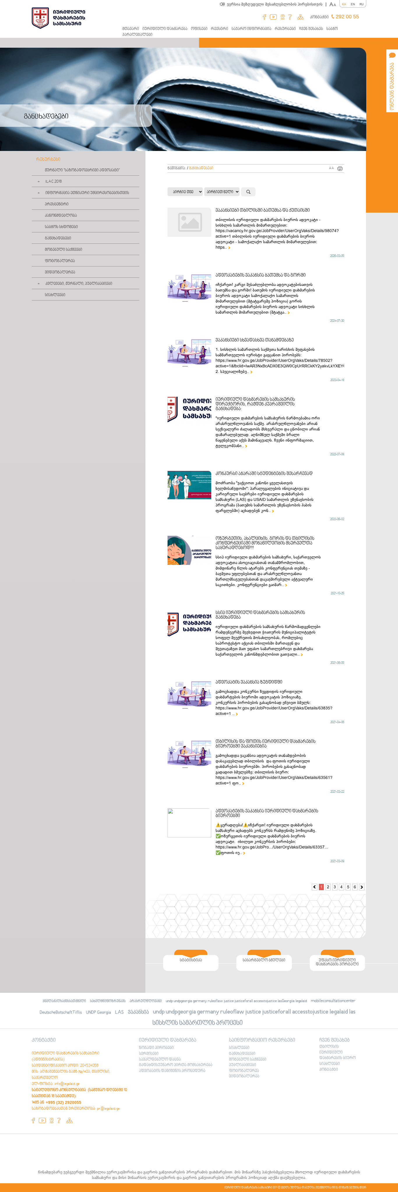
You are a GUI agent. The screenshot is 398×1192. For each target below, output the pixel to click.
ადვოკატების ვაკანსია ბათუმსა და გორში (261, 275)
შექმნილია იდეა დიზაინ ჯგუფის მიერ (341, 1187)
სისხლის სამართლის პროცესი (197, 1023)
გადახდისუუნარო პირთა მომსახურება (175, 1065)
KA (344, 4)
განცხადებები (58, 238)
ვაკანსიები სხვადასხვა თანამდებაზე (255, 340)
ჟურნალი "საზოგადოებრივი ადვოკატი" (82, 170)
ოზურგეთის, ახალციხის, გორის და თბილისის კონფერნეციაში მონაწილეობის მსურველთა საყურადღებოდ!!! (265, 543)
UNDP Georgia (98, 1012)
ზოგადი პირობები (156, 1048)
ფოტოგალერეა (60, 261)
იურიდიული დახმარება (164, 29)
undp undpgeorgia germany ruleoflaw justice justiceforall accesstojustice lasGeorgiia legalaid (236, 1001)
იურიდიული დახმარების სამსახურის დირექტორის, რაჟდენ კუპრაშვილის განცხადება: (255, 404)
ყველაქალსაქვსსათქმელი (64, 1001)
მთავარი (130, 29)
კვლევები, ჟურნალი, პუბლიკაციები (78, 284)
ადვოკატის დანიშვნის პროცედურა (172, 1071)
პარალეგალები (137, 35)
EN (353, 4)
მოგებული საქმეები (63, 250)
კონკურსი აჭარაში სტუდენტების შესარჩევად (264, 474)
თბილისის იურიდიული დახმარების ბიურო (337, 1052)
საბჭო (332, 29)
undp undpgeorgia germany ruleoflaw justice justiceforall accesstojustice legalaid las (254, 1012)
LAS (119, 1012)
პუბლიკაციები (242, 1065)
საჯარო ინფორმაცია (251, 29)
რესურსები (285, 29)
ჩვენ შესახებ (311, 29)
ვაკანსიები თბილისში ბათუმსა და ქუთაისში (263, 210)
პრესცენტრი (56, 204)
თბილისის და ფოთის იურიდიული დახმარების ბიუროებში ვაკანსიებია (266, 744)
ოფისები (199, 29)
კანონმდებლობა (61, 216)
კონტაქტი (319, 17)
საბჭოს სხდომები (61, 227)
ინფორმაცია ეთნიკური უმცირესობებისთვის (87, 193)
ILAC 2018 (53, 182)
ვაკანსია (138, 1012)
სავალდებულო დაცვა (160, 1060)
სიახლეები (55, 295)
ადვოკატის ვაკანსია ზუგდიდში (249, 682)
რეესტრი (219, 29)
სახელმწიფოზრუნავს (108, 1001)
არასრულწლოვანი (146, 1001)
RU (362, 4)
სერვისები (149, 1054)
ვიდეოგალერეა (60, 273)
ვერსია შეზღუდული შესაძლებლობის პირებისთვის (277, 4)
